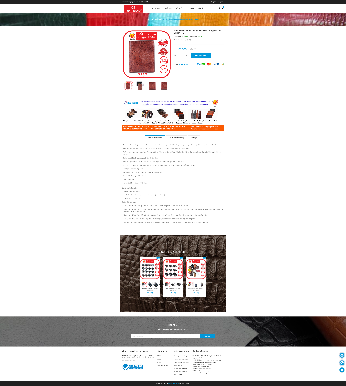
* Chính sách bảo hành (180, 368)
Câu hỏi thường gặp (162, 365)
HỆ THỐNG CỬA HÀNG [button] (200, 351)
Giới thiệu (159, 356)
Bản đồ (159, 362)
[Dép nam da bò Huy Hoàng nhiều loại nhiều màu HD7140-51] (150, 269)
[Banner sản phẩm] (173, 114)
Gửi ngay (207, 336)
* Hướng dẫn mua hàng (180, 356)
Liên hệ (159, 359)
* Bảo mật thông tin (179, 375)
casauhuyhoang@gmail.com (130, 2)
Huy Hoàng (150, 290)
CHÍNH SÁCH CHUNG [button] (181, 351)
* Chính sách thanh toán (181, 359)
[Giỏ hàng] (223, 8)
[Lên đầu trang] (342, 376)
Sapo (188, 383)
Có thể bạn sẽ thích (173, 251)
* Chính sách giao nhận (180, 371)
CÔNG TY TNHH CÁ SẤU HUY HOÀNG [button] (135, 351)
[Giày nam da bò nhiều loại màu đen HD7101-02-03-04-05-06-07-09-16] (173, 269)
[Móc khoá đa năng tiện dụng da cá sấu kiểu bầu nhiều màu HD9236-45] (196, 269)
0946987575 (144, 2)
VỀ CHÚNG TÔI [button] (162, 351)
